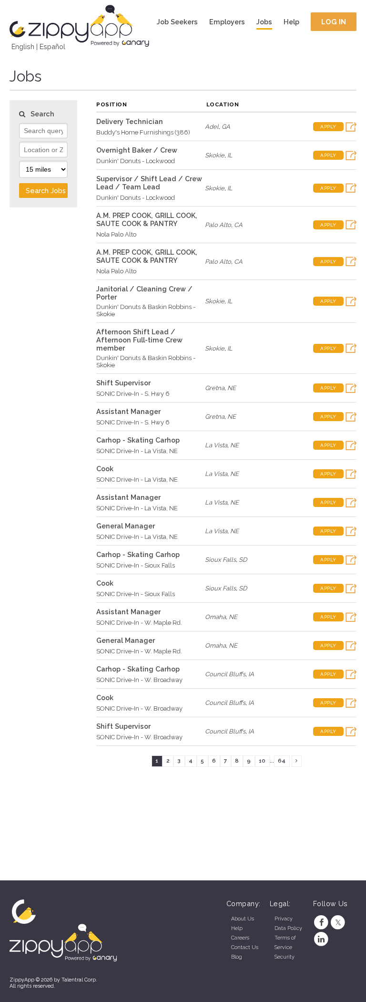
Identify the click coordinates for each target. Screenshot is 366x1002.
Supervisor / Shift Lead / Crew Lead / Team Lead (149, 183)
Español (52, 46)
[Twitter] (338, 922)
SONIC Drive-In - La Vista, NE (137, 451)
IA (251, 674)
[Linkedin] (321, 939)
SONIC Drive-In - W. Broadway (139, 679)
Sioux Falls (220, 559)
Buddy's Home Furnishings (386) (143, 132)
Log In (333, 22)
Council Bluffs (225, 674)
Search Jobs (46, 190)
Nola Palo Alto (116, 234)
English (22, 46)
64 (281, 760)
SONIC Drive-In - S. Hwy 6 (133, 393)
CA (238, 224)
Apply (328, 126)
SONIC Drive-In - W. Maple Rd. (139, 622)
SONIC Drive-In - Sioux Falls (135, 565)
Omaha (215, 616)
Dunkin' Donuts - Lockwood (135, 161)
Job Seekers (177, 22)
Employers (227, 22)
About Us (242, 919)
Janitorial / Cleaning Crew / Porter (144, 293)
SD (243, 559)
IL (230, 155)
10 (262, 760)
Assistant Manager (128, 411)
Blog (236, 957)
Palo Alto (218, 224)
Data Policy (288, 928)
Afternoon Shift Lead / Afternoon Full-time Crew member (139, 340)
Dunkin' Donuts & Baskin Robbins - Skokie (145, 310)
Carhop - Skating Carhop (138, 440)
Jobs (264, 22)
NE (231, 388)
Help (291, 22)
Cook (104, 469)
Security (284, 957)
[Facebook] (321, 922)
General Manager (125, 526)
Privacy (283, 919)
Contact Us (244, 947)
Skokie (214, 155)
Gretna (214, 388)
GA (226, 126)
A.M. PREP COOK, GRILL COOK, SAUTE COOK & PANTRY (146, 219)
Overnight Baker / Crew (136, 150)
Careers (240, 938)
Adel (212, 126)
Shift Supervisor (123, 383)
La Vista (216, 445)
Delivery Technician (129, 121)
